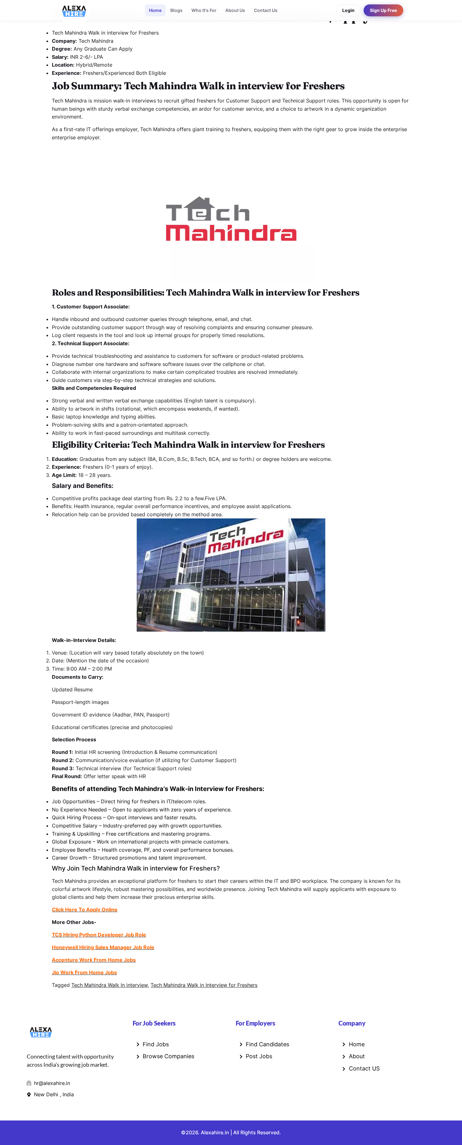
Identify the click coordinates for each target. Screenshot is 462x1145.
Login (348, 10)
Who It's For (204, 10)
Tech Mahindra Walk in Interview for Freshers (204, 985)
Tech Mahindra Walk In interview (109, 985)
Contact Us (266, 10)
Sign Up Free (383, 10)
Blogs (176, 10)
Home (155, 10)
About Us (235, 10)
